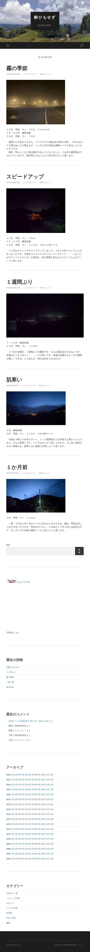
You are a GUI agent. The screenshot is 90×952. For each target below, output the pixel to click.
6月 (29, 774)
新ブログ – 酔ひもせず (39, 721)
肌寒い (14, 379)
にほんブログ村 (23, 582)
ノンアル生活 (12, 908)
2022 (8, 794)
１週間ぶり (19, 282)
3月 (19, 774)
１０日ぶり (11, 672)
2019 (8, 804)
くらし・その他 (12, 898)
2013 (8, 824)
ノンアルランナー (30, 74)
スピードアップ (25, 176)
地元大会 (10, 687)
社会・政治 (11, 918)
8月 (35, 774)
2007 (8, 853)
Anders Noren (70, 945)
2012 (8, 829)
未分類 (9, 913)
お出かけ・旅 (12, 893)
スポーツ (10, 903)
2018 (8, 809)
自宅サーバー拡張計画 (18, 721)
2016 (8, 814)
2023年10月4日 (12, 473)
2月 (16, 774)
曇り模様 (10, 677)
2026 (8, 774)
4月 (22, 774)
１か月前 (17, 467)
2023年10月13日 (13, 288)
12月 (52, 779)
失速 (10, 735)
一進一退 (10, 682)
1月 (12, 774)
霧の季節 (17, 68)
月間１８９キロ (12, 667)
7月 (32, 774)
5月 (25, 774)
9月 (39, 779)
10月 (43, 779)
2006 (8, 858)
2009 (8, 844)
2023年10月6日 (12, 385)
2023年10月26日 (13, 74)
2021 (8, 799)
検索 (8, 545)
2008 (8, 849)
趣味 (8, 923)
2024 (8, 784)
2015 (8, 819)
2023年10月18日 (13, 182)
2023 (8, 789)
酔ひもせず (45, 17)
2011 (8, 834)
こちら (16, 632)
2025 (8, 779)
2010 (8, 839)
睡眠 (10, 726)
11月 (47, 779)
